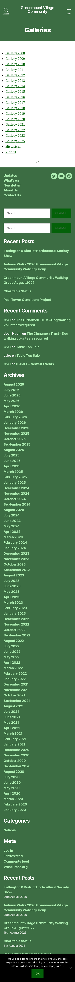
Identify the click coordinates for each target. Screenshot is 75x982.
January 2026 (15, 422)
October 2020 (15, 761)
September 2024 (17, 504)
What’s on (11, 180)
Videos (10, 152)
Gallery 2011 (15, 70)
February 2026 (15, 417)
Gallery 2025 (15, 141)
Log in (8, 850)
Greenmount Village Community (37, 9)
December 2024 (16, 488)
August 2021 (13, 706)
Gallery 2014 (15, 86)
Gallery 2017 (15, 103)
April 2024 (12, 532)
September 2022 (17, 635)
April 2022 (12, 662)
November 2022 (16, 624)
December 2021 (16, 684)
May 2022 (11, 657)
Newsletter (12, 185)
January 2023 (15, 613)
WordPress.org (16, 867)
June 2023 (12, 586)
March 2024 (13, 537)
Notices (10, 830)
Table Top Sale (27, 347)
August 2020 (14, 771)
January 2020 (15, 810)
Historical (13, 147)
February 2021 (15, 739)
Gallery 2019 (15, 114)
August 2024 (14, 510)
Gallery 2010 (15, 64)
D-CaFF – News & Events (35, 364)
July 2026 (11, 390)
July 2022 (11, 646)
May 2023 (11, 592)
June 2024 (12, 521)
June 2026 (12, 395)
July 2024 (11, 515)
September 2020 (17, 766)
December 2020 (16, 750)
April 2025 (12, 466)
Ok (37, 973)
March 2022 (13, 668)
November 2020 (16, 755)
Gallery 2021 (15, 125)
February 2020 (15, 804)
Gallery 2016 (15, 97)
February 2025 (15, 477)
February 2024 (15, 542)
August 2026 (14, 384)
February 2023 (15, 608)
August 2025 (14, 450)
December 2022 (16, 619)
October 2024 (15, 499)
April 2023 (12, 597)
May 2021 (11, 722)
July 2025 (11, 455)
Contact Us (12, 195)
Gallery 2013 (15, 81)
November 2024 (16, 493)
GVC (7, 320)
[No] (70, 968)
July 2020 (12, 777)
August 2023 (14, 575)
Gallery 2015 (15, 92)
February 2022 (15, 673)
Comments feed (16, 861)
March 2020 (13, 799)
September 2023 (17, 570)
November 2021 (16, 690)
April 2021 (12, 728)
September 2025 (17, 444)
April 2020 (12, 793)
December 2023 (16, 553)
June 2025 (12, 461)
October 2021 (14, 695)
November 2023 (16, 559)
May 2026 (11, 401)
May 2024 (11, 526)
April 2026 (12, 406)
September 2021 (17, 701)
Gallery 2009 (15, 59)
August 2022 (14, 641)
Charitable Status (17, 291)
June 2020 (12, 782)
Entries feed (13, 856)
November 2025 (16, 433)
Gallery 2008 (15, 53)
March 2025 (13, 472)
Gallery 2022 (15, 130)
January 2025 (15, 482)
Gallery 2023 (15, 136)
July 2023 (11, 581)
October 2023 (15, 564)
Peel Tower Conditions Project (27, 300)
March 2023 (13, 602)
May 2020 (12, 788)
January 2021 (14, 744)
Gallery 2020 (15, 119)
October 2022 (14, 630)
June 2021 (12, 717)
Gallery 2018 (15, 108)
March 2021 (13, 733)
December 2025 (16, 428)
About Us (10, 190)
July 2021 (11, 712)
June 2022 (12, 652)
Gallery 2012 (15, 75)
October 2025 (15, 439)
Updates (10, 175)
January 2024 (15, 548)
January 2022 (15, 679)
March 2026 (13, 412)
